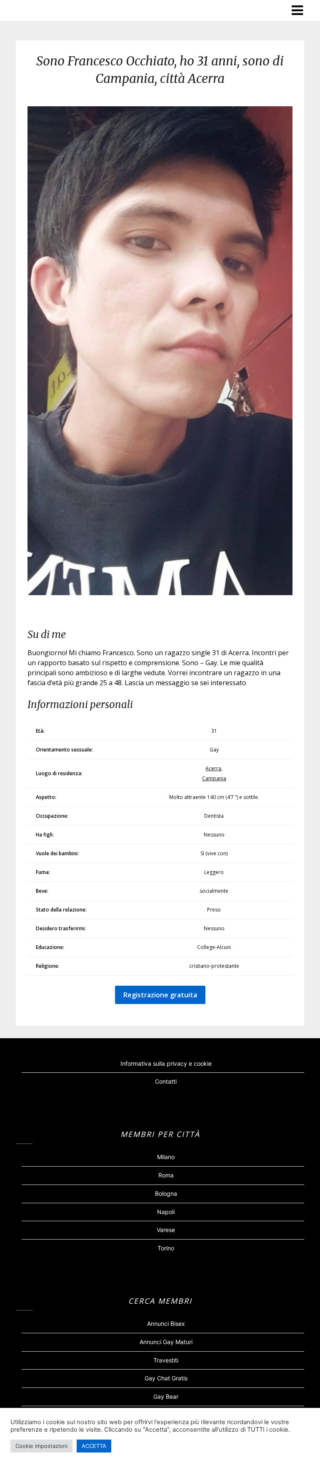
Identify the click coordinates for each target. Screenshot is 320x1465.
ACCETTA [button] (94, 1445)
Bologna (166, 1193)
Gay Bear (165, 1396)
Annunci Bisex (166, 1323)
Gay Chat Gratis (166, 1378)
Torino (166, 1248)
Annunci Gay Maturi (166, 1341)
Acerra (213, 768)
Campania (214, 778)
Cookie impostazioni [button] (41, 1445)
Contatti (166, 1081)
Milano (166, 1156)
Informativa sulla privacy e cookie (166, 1063)
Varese (166, 1229)
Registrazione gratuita (160, 994)
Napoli (166, 1211)
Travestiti (165, 1360)
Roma (166, 1175)
